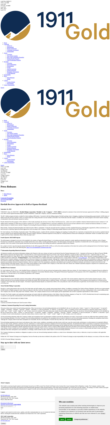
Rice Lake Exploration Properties (15, 57)
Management (10, 47)
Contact (6, 80)
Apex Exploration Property (14, 60)
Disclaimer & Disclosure (7, 403)
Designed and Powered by (11, 404)
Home (5, 43)
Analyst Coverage (11, 69)
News (5, 76)
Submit (3, 349)
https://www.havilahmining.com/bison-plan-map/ (38, 247)
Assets (5, 53)
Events (9, 67)
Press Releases (10, 77)
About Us (9, 45)
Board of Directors (12, 48)
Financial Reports (11, 70)
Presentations (10, 66)
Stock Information (11, 64)
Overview (9, 54)
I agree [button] (62, 419)
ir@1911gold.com (5, 395)
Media (8, 79)
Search (2, 87)
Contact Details (11, 82)
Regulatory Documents (13, 72)
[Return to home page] (55, 379)
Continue (3, 423)
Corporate (6, 44)
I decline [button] (69, 419)
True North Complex (12, 56)
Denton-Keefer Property (13, 58)
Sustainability (10, 51)
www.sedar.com (83, 257)
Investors (6, 61)
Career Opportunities (9, 85)
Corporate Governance (13, 50)
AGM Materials (11, 73)
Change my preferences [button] (80, 419)
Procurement (10, 83)
